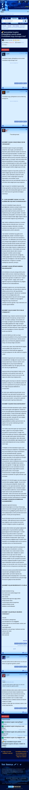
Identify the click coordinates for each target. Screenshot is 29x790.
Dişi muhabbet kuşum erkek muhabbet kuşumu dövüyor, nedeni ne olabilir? (13, 743)
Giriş (27, 1)
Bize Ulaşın (20, 779)
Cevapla (25, 87)
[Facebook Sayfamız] (18, 764)
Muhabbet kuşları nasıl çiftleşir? (13, 722)
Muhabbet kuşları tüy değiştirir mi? (14, 737)
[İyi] (19, 40)
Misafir (27, 6)
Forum (4, 26)
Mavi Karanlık (9, 768)
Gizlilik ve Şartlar (23, 778)
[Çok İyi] (20, 40)
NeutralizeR (24, 783)
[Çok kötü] (14, 40)
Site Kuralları (15, 778)
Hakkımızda (13, 779)
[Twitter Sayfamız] (20, 764)
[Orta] (17, 40)
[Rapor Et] (3, 87)
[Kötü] (15, 40)
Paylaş (21, 83)
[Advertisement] (14, 72)
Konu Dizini (9, 778)
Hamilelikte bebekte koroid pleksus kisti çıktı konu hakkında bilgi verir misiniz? (21, 754)
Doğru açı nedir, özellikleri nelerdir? (8, 752)
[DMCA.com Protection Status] (14, 787)
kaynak (25, 640)
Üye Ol (21, 1)
